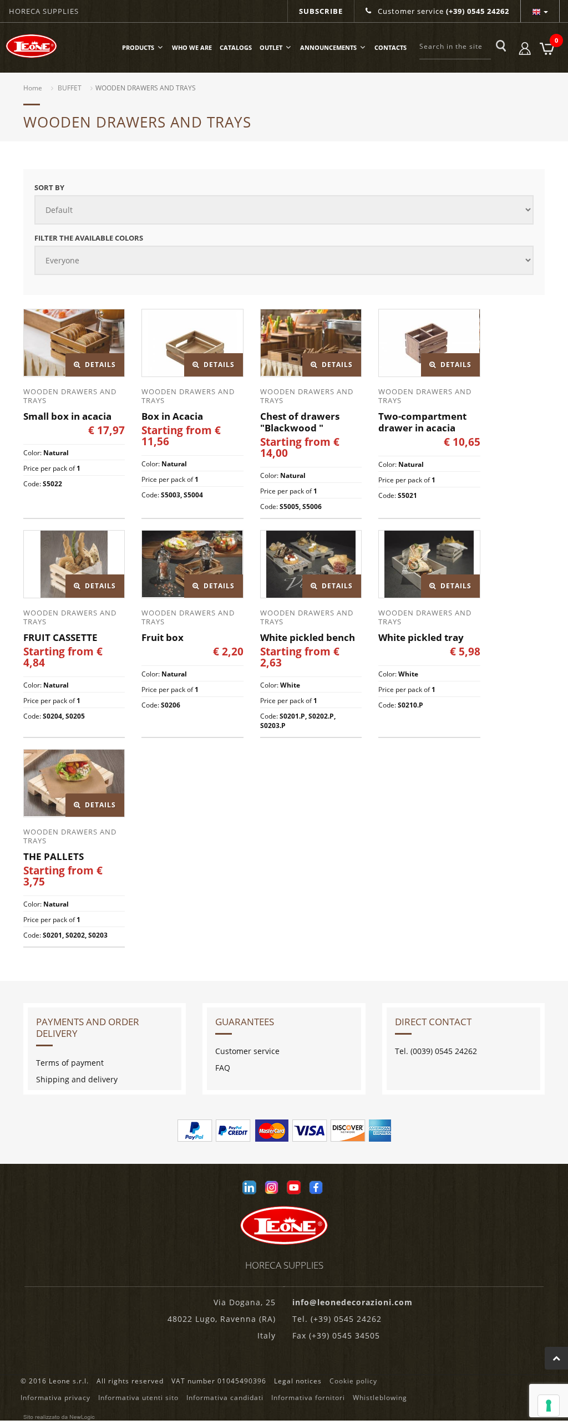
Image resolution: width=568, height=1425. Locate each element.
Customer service (442, 11)
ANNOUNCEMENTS (328, 47)
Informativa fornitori (308, 1397)
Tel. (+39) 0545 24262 (337, 1319)
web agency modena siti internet (59, 1417)
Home (32, 88)
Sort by (49, 187)
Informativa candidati (224, 1397)
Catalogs (236, 47)
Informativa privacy (55, 1397)
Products (138, 47)
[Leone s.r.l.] (34, 46)
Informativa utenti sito (138, 1397)
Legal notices (298, 1380)
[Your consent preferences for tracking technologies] (548, 1405)
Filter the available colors (88, 238)
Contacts (390, 47)
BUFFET (70, 88)
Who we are (192, 47)
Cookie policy (353, 1380)
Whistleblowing (380, 1397)
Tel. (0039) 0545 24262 (436, 1051)
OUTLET (271, 47)
